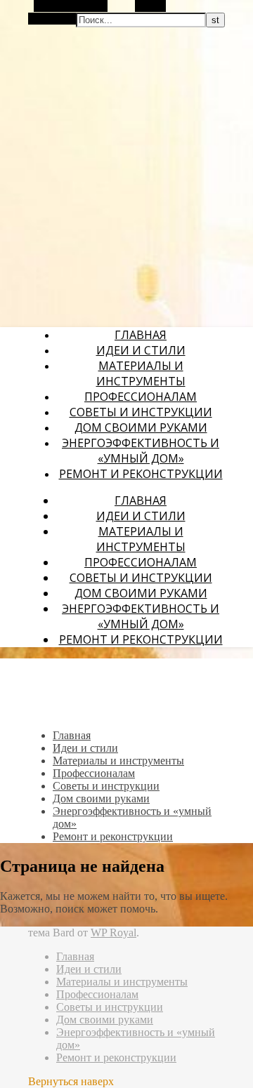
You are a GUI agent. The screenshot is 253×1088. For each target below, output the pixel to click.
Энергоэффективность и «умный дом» (140, 450)
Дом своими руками (140, 427)
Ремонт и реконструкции (141, 474)
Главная (141, 335)
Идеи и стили (141, 350)
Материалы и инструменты (141, 373)
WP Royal (113, 932)
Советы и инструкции (141, 412)
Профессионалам (140, 396)
